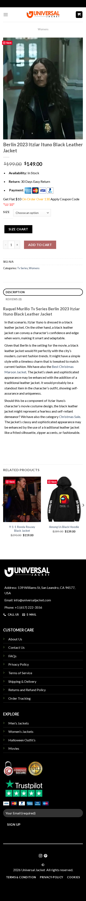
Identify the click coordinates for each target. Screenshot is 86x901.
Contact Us (16, 647)
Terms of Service (20, 673)
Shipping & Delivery (22, 681)
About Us (15, 639)
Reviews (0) (14, 299)
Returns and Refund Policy (27, 690)
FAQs (12, 656)
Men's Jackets (18, 723)
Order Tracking (19, 698)
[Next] (83, 513)
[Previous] (3, 513)
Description (15, 292)
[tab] (43, 292)
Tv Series (22, 268)
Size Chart (18, 229)
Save (8, 42)
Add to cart (40, 245)
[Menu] (5, 14)
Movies (13, 748)
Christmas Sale (69, 417)
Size (6, 212)
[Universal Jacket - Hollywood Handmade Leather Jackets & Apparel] (43, 14)
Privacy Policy (18, 664)
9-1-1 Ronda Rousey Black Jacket (22, 528)
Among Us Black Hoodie (64, 527)
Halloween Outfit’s (21, 740)
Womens (43, 29)
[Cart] (79, 14)
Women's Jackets (20, 731)
